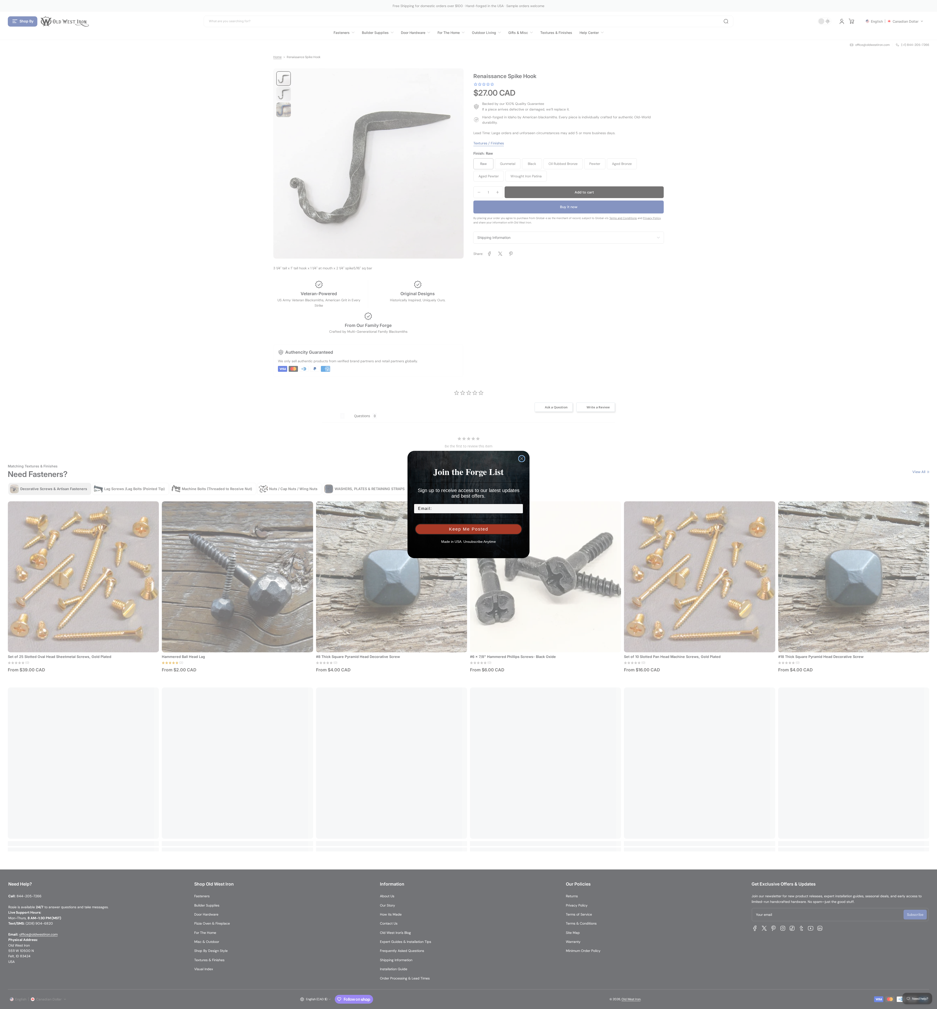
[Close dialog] (522, 459)
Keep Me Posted (468, 529)
